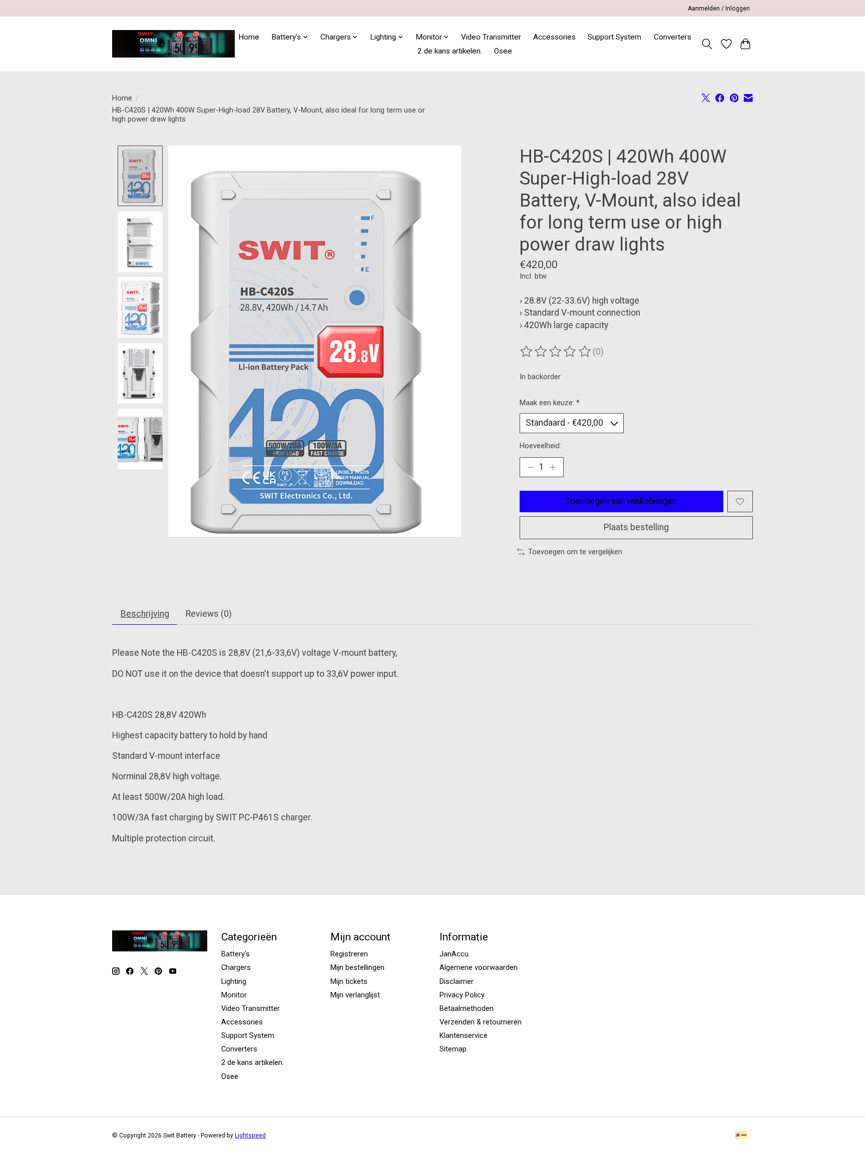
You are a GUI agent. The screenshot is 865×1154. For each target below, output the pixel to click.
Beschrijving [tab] (145, 614)
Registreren (349, 953)
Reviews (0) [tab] (209, 614)
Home (248, 37)
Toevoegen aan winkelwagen (621, 501)
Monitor (234, 994)
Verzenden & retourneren (481, 1021)
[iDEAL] (741, 1135)
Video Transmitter (491, 37)
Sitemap (453, 1048)
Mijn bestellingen (357, 967)
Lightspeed (250, 1135)
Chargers (236, 967)
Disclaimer (457, 981)
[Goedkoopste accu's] (173, 44)
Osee (503, 51)
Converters (672, 37)
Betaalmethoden (467, 1008)
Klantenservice (464, 1035)
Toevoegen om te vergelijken (575, 551)
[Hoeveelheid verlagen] (531, 467)
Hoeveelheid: (540, 445)
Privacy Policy (462, 994)
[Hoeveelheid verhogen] (553, 467)
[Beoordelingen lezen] (556, 351)
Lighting (233, 981)
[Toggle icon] (707, 44)
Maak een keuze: (550, 402)
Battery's (235, 953)
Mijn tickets (348, 981)
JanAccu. (455, 953)
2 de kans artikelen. (449, 51)
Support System (614, 37)
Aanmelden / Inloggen (719, 8)
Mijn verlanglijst (355, 994)
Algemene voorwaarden (479, 967)
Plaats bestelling (636, 527)
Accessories (554, 37)
